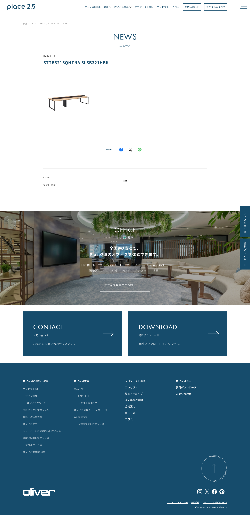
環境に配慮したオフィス (36, 438)
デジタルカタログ (215, 7)
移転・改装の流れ (32, 417)
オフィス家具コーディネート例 (90, 410)
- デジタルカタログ (87, 403)
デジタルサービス (32, 445)
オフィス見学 (30, 424)
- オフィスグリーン (36, 403)
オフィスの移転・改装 (35, 381)
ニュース (130, 413)
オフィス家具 (81, 381)
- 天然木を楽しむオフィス (90, 424)
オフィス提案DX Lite (34, 451)
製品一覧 (79, 389)
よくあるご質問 (134, 400)
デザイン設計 (30, 396)
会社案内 (130, 406)
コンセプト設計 (31, 389)
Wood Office (80, 417)
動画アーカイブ (134, 393)
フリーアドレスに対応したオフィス (42, 431)
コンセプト (163, 7)
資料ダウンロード (186, 387)
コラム (175, 7)
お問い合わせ (192, 7)
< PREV (49, 181)
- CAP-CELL (83, 396)
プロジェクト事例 (144, 7)
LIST (125, 181)
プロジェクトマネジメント (37, 410)
